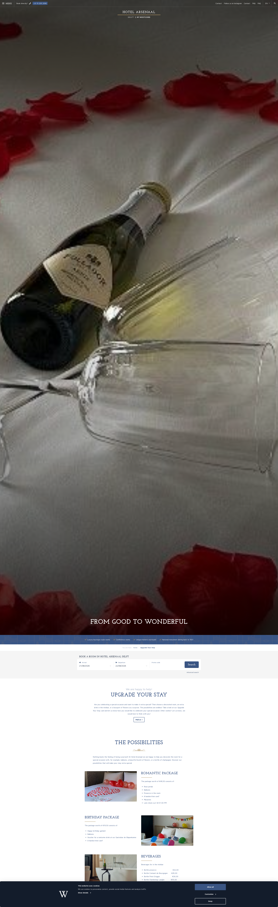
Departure (121, 662)
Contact (219, 3)
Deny (210, 901)
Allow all (210, 887)
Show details (83, 893)
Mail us (138, 720)
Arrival (84, 662)
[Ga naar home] (139, 14)
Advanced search (193, 672)
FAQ (253, 3)
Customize (209, 894)
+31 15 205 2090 (40, 3)
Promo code (156, 662)
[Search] (274, 3)
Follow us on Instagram (233, 3)
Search (191, 664)
